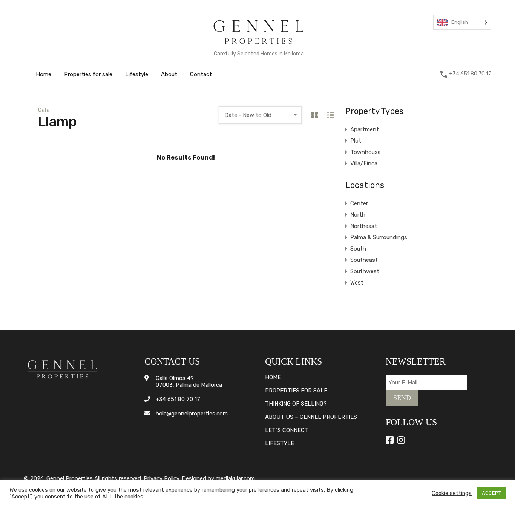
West (356, 282)
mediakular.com (235, 478)
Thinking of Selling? (296, 404)
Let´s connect (286, 430)
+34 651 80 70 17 (470, 74)
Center (359, 203)
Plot (355, 140)
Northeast (363, 226)
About (169, 74)
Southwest (364, 271)
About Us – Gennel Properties (311, 417)
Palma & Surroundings (378, 237)
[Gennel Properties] (259, 45)
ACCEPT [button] (491, 493)
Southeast (364, 260)
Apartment (364, 129)
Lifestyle (136, 74)
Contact (201, 74)
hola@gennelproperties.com (192, 413)
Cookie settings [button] (452, 493)
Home (43, 74)
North (357, 214)
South (358, 248)
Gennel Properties (69, 478)
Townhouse (365, 152)
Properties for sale (88, 74)
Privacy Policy (161, 478)
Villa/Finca (363, 163)
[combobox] (260, 115)
